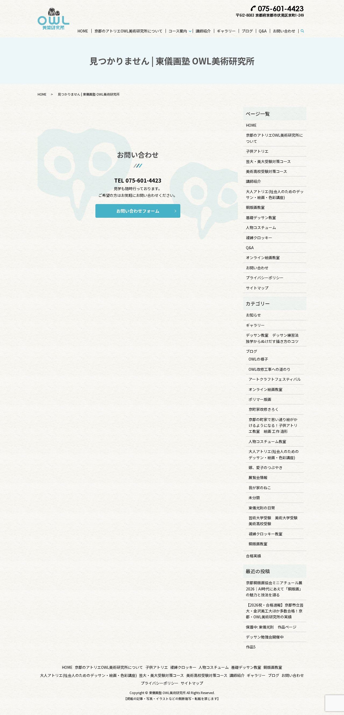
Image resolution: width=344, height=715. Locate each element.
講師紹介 (203, 31)
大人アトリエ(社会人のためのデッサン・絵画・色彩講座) (275, 194)
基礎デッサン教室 (261, 217)
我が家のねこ (260, 487)
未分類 (254, 497)
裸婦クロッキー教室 (265, 533)
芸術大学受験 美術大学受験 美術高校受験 (275, 520)
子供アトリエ (257, 151)
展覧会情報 (258, 477)
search (304, 31)
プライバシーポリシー (265, 277)
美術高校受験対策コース (266, 171)
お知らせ (253, 315)
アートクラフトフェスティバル (275, 379)
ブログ (247, 31)
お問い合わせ (284, 31)
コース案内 (178, 31)
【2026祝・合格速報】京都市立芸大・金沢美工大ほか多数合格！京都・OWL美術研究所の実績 (274, 611)
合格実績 (253, 555)
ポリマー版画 (260, 399)
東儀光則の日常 (262, 507)
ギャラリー (226, 31)
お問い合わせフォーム (137, 211)
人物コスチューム (261, 227)
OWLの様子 (258, 359)
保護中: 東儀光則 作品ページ (271, 627)
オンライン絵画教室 (263, 257)
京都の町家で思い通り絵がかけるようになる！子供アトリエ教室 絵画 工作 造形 (273, 425)
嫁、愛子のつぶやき (265, 467)
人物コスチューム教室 (267, 441)
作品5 (251, 646)
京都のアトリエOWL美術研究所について (128, 31)
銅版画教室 (255, 207)
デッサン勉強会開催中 (265, 637)
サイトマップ (257, 288)
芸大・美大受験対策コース (268, 161)
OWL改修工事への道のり (270, 369)
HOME (82, 31)
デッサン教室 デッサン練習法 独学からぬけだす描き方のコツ (274, 338)
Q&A (263, 31)
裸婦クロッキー (259, 237)
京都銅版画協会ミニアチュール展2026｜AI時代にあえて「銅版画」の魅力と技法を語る (274, 588)
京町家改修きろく (264, 409)
